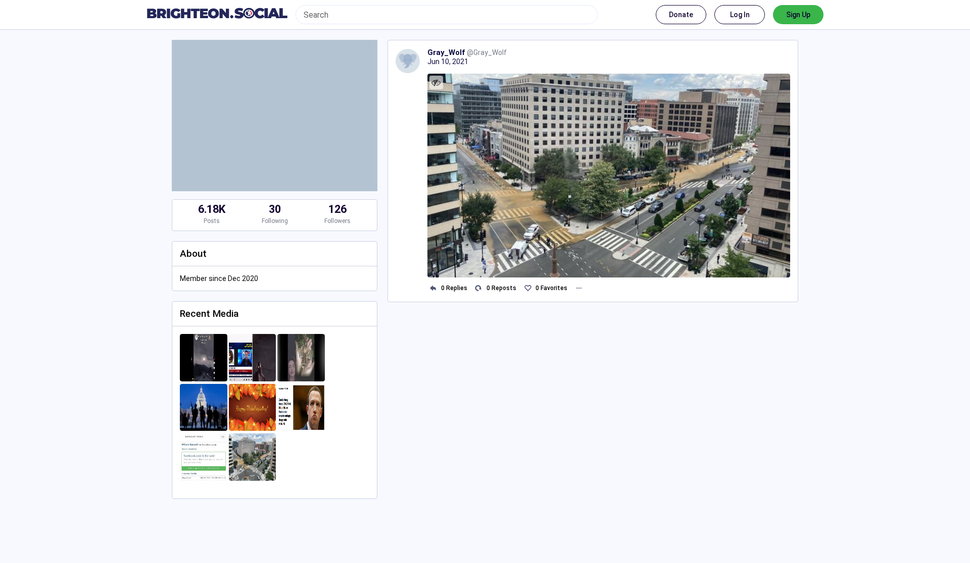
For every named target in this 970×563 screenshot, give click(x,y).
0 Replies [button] (454, 288)
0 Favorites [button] (551, 288)
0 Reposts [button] (501, 288)
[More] (579, 288)
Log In (740, 15)
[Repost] (478, 288)
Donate (681, 15)
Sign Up (798, 15)
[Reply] (433, 288)
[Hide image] (436, 82)
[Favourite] (528, 288)
